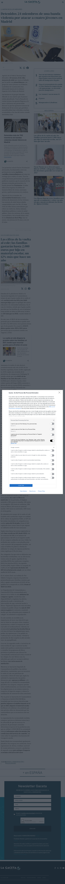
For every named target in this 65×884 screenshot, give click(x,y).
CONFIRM (21, 485)
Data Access (32, 491)
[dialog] (32, 442)
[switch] (52, 424)
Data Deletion (23, 491)
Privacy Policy (41, 491)
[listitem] (32, 420)
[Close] (59, 392)
